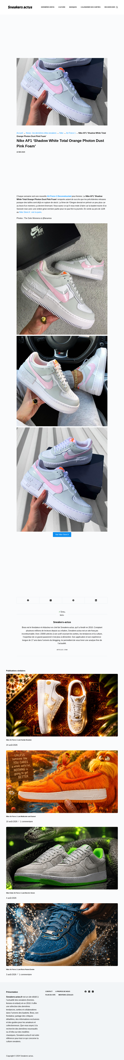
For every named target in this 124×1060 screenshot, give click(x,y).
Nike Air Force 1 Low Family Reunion (18, 740)
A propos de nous (62, 991)
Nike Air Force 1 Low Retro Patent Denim (20, 969)
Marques (73, 7)
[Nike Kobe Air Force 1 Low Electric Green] (62, 858)
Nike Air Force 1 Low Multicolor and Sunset (21, 816)
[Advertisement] (62, 33)
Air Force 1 (71, 133)
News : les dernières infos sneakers (41, 133)
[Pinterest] (73, 600)
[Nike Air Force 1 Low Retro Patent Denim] (62, 934)
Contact (48, 991)
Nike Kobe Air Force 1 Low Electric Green (20, 893)
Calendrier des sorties (91, 7)
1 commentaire (26, 821)
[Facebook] (28, 600)
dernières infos (47, 7)
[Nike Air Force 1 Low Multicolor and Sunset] (62, 781)
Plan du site (50, 995)
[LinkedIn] (96, 600)
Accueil (20, 133)
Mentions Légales (65, 995)
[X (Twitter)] (50, 600)
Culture (61, 7)
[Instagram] (93, 991)
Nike (61, 133)
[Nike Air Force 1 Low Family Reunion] (62, 705)
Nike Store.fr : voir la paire (30, 212)
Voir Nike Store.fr (62, 534)
